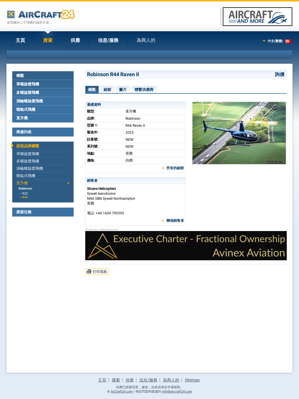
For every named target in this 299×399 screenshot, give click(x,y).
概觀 (20, 75)
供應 (75, 40)
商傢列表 (24, 132)
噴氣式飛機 (25, 109)
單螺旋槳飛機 (27, 84)
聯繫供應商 (144, 89)
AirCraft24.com (122, 391)
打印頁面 (100, 272)
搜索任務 (24, 212)
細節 (107, 89)
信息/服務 (108, 40)
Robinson (25, 188)
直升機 (22, 118)
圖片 (123, 89)
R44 (25, 197)
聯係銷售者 (175, 220)
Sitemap (192, 380)
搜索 (48, 40)
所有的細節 (175, 168)
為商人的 (146, 40)
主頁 (20, 40)
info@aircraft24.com (177, 391)
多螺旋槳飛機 (27, 92)
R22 (25, 193)
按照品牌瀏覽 (27, 146)
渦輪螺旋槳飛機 (29, 101)
